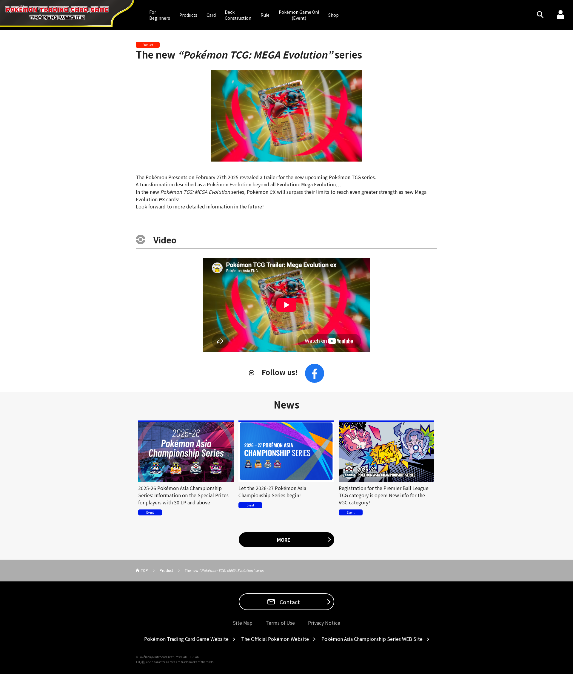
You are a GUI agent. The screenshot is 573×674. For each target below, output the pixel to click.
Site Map (242, 622)
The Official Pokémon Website (275, 638)
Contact (289, 602)
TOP (144, 570)
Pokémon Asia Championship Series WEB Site (372, 638)
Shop (333, 15)
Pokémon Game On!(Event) (299, 15)
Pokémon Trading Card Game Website (186, 638)
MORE (283, 539)
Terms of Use (280, 622)
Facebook (314, 373)
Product (166, 570)
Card (211, 15)
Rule (265, 15)
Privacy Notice (324, 622)
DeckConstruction (238, 15)
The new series (249, 54)
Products (188, 15)
